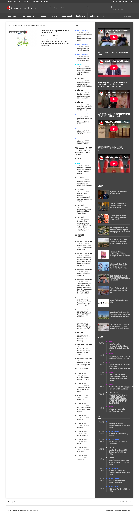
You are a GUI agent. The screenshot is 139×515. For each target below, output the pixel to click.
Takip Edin (127, 16)
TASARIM (54, 16)
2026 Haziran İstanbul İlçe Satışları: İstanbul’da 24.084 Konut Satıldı (119, 472)
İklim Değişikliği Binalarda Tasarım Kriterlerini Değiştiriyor (84, 315)
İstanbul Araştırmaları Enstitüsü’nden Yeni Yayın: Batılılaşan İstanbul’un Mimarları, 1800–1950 (120, 255)
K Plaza (79, 443)
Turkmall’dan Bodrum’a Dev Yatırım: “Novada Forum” (83, 389)
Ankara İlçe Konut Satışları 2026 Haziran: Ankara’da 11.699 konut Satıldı (84, 108)
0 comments (54, 35)
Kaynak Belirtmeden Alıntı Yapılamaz (118, 510)
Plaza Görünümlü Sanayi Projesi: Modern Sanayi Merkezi (84, 409)
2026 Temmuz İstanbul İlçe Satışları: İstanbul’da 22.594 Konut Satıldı (119, 425)
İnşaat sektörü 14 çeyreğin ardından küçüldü (118, 192)
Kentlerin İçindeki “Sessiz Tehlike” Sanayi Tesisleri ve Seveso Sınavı (84, 247)
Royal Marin (80, 451)
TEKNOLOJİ (80, 78)
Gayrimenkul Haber (16, 510)
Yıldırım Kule (80, 459)
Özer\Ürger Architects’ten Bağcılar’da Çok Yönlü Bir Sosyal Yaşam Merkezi (122, 388)
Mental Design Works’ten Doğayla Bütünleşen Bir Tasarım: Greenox (119, 357)
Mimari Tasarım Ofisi (14, 1)
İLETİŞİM (25, 1)
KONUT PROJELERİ (27, 16)
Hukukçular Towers (82, 435)
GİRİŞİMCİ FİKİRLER (97, 16)
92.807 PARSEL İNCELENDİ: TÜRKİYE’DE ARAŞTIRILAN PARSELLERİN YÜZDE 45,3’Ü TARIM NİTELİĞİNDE (118, 243)
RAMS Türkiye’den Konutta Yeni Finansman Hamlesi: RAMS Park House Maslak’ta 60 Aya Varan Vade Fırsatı (120, 315)
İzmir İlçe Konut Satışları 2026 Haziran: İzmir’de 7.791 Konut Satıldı (84, 96)
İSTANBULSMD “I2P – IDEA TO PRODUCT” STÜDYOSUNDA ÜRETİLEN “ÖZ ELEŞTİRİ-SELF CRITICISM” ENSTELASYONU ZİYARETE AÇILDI (118, 399)
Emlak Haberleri (82, 30)
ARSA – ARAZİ (67, 16)
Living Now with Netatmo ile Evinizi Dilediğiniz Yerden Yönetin (84, 211)
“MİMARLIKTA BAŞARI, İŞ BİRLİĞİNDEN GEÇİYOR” (117, 410)
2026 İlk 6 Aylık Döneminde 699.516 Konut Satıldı (117, 482)
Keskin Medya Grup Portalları (40, 1)
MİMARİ (111, 341)
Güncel (79, 64)
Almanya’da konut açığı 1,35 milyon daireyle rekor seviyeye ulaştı (119, 290)
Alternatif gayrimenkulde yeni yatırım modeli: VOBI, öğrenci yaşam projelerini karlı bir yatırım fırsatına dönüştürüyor (84, 261)
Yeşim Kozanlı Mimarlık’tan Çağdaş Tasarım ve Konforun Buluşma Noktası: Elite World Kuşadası (118, 378)
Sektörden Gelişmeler (17, 32)
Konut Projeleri (82, 395)
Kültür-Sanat (113, 393)
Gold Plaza (80, 427)
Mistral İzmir (80, 399)
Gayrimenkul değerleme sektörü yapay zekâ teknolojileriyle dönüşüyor (84, 84)
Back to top (123, 501)
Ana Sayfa (12, 16)
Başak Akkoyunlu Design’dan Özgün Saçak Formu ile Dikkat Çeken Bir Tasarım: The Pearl (119, 347)
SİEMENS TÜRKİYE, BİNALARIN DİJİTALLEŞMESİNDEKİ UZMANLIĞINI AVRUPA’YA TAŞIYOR (84, 197)
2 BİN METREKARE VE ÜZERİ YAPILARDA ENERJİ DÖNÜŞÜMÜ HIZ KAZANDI (120, 278)
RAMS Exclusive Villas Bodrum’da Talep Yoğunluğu (83, 339)
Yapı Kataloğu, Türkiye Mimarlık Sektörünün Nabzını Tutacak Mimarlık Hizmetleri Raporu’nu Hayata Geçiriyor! (119, 327)
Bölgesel (80, 90)
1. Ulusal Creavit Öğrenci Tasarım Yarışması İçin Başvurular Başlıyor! (84, 303)
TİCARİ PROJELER (82, 373)
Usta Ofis (80, 419)
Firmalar (42, 16)
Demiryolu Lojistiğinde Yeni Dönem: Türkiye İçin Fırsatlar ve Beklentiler (84, 327)
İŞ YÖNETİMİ (80, 16)
